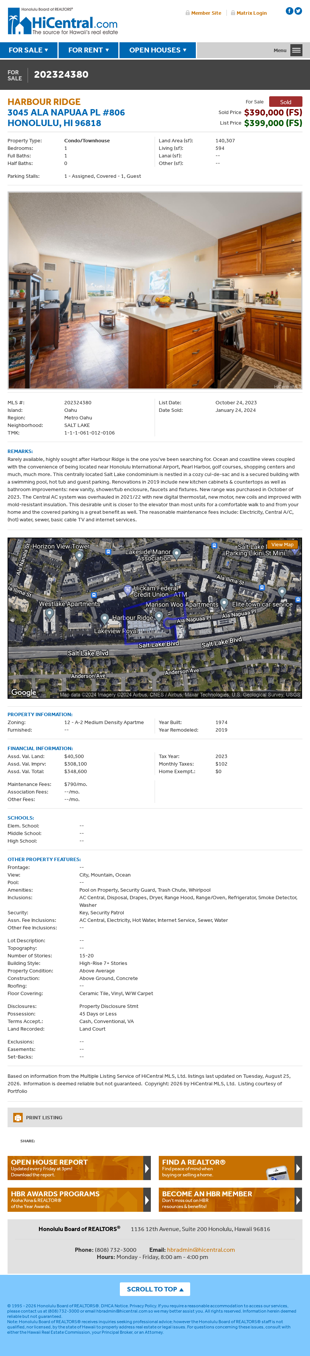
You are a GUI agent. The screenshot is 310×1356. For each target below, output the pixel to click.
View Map (282, 544)
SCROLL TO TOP (152, 1289)
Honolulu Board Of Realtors (63, 21)
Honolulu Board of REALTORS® (68, 1306)
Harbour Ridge (44, 101)
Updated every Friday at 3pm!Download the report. (49, 1167)
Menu (280, 50)
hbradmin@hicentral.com (201, 1249)
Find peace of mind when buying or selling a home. (194, 1167)
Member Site (206, 13)
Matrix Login (252, 13)
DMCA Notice (114, 1306)
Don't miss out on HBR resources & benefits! (207, 1199)
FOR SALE (26, 49)
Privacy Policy (143, 1306)
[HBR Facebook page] (289, 11)
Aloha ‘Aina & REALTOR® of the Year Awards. (55, 1199)
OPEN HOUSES (155, 49)
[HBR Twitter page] (298, 11)
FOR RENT (85, 49)
